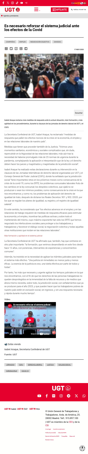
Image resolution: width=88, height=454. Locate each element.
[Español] (75, 3)
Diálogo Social (65, 365)
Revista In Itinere (49, 439)
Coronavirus (11, 371)
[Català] (78, 3)
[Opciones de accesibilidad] (82, 448)
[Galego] (81, 3)
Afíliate (61, 9)
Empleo (22, 42)
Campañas (10, 42)
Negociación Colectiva (39, 42)
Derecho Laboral (35, 365)
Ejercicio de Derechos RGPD (52, 436)
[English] (72, 3)
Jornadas (10, 365)
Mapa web (72, 436)
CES (71, 422)
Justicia (50, 365)
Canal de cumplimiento (59, 429)
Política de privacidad (50, 432)
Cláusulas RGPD (62, 432)
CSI (47, 425)
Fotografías (64, 436)
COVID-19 (25, 371)
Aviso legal (48, 429)
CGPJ (21, 365)
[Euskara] (84, 3)
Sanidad (57, 42)
